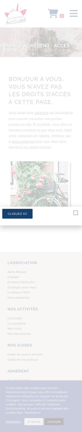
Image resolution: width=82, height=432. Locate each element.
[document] (41, 216)
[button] (75, 213)
